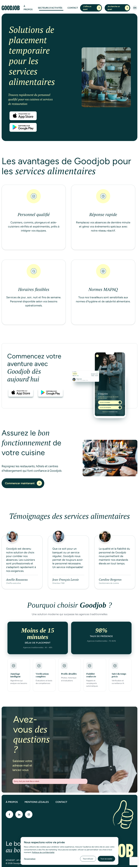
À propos (28, 8)
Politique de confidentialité (43, 852)
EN (134, 8)
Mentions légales (37, 802)
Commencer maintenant (20, 483)
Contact (72, 8)
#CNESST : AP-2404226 (17, 860)
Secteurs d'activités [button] (50, 8)
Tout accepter (106, 859)
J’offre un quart (87, 7)
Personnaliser (30, 859)
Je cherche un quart (114, 7)
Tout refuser (88, 859)
